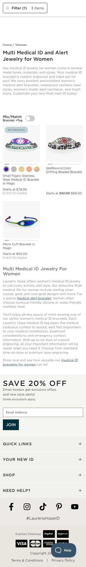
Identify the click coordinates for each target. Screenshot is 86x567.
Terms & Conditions (27, 560)
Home (7, 45)
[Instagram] (27, 507)
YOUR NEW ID (18, 459)
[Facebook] (11, 507)
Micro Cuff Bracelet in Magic (19, 246)
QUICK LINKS (17, 444)
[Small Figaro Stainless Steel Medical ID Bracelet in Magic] (6, 169)
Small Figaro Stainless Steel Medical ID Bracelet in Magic (21, 179)
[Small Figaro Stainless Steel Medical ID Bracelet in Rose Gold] (29, 169)
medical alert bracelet (34, 298)
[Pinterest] (59, 507)
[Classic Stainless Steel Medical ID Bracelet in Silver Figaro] (14, 169)
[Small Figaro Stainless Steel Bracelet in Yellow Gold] (21, 169)
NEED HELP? (17, 490)
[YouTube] (75, 507)
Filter (19, 8)
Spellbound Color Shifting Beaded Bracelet (64, 170)
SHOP (9, 475)
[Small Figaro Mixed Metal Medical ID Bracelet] (37, 169)
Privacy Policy (63, 560)
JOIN (11, 424)
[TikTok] (43, 507)
